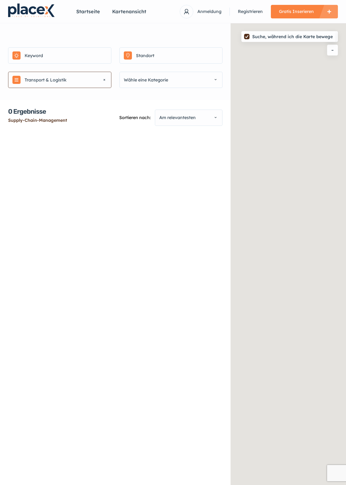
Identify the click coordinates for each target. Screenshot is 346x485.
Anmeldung (209, 11)
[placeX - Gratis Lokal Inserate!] (34, 10)
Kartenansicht (129, 11)
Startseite (88, 11)
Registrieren (250, 11)
